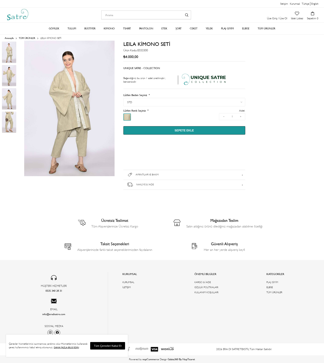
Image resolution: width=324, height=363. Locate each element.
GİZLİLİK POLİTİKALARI (206, 287)
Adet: (242, 111)
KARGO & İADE (202, 282)
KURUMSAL (128, 282)
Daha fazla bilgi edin (66, 347)
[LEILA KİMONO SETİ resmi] (69, 175)
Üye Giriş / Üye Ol (277, 18)
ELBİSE (269, 287)
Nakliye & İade (145, 184)
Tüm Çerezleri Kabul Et (108, 345)
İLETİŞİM (126, 287)
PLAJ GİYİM (272, 282)
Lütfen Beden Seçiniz (135, 95)
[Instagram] (50, 332)
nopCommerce (150, 359)
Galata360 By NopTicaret (181, 359)
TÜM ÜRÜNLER (274, 292)
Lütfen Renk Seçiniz (134, 111)
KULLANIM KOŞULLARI (206, 292)
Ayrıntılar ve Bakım (147, 174)
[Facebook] (57, 332)
